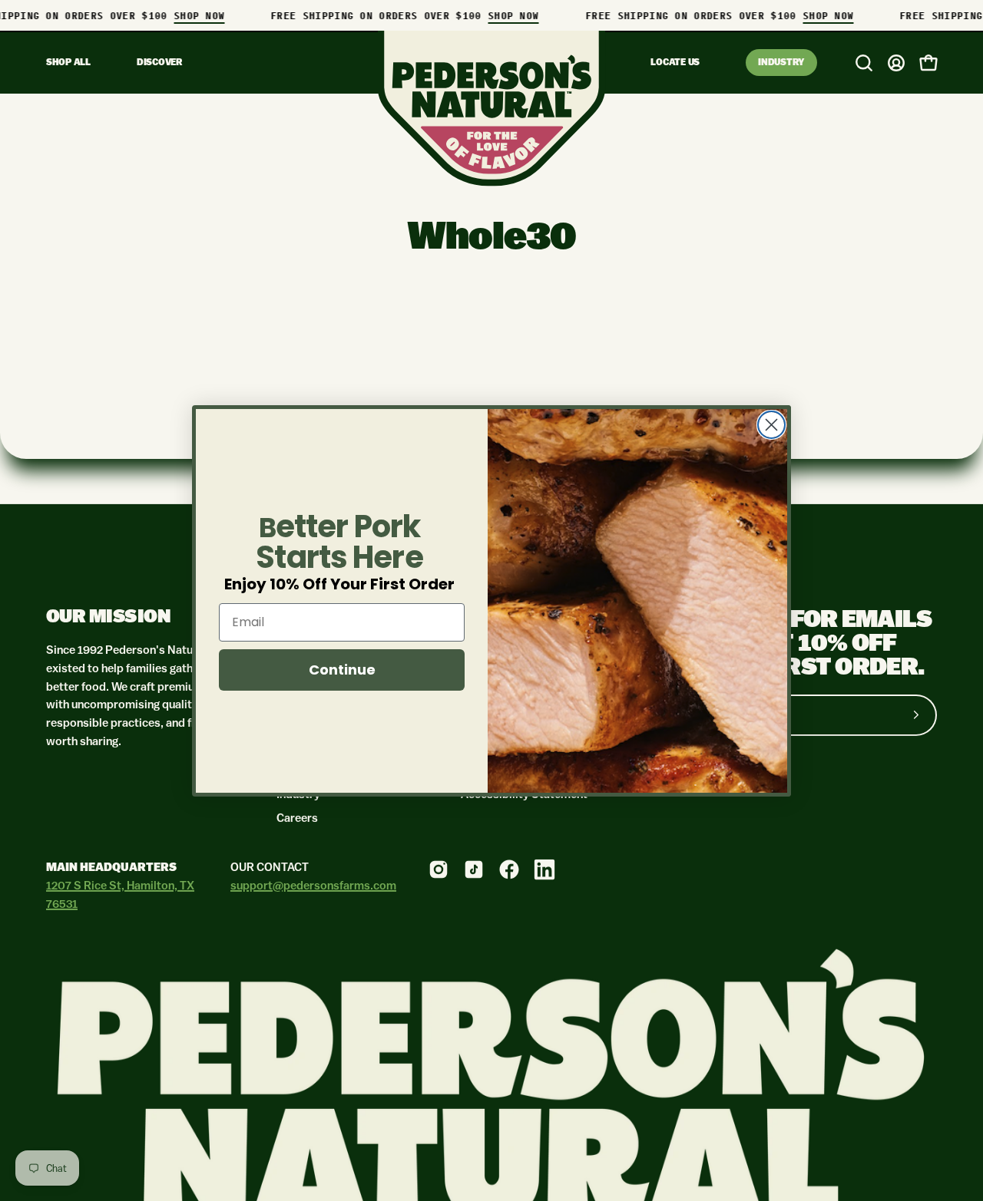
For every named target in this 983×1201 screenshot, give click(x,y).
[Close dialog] (771, 424)
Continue (342, 669)
